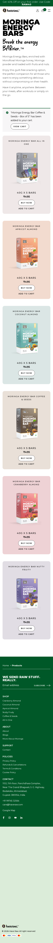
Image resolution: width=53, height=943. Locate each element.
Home (6, 666)
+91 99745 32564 (11, 801)
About (6, 731)
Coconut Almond (11, 705)
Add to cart (26, 208)
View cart (19, 126)
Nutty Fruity (8, 712)
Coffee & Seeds (10, 716)
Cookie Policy (9, 772)
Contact (6, 750)
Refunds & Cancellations (14, 765)
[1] (42, 10)
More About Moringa (13, 739)
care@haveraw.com (13, 804)
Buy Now (26, 203)
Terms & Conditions (12, 769)
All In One (7, 720)
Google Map (9, 810)
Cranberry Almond (12, 701)
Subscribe (39, 685)
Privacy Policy (9, 761)
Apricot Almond (10, 708)
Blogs (5, 735)
